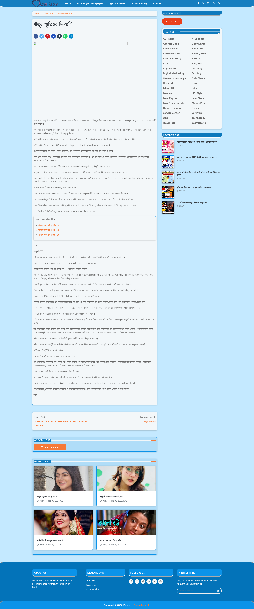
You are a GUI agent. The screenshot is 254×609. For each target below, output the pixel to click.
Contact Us (91, 585)
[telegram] (143, 581)
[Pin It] (47, 36)
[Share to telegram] (71, 36)
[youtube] (207, 3)
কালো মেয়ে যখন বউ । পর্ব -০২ (111, 540)
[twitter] (154, 581)
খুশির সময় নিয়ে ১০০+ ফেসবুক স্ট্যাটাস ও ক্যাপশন (194, 187)
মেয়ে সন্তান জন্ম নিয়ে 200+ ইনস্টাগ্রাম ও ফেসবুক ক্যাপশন (197, 141)
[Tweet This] (41, 36)
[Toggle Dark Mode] (214, 3)
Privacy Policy (92, 589)
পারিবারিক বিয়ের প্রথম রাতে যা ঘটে (50, 540)
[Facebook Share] (36, 36)
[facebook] (198, 3)
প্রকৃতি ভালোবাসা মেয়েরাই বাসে (111, 496)
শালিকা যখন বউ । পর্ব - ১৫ (48, 225)
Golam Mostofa (142, 605)
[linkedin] (148, 581)
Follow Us (173, 21)
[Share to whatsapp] (65, 36)
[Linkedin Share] (53, 36)
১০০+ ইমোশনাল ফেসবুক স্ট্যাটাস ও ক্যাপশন (192, 202)
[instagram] (203, 3)
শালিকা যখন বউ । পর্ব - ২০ (48, 234)
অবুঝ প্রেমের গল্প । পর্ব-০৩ (47, 496)
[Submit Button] (218, 590)
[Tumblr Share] (59, 36)
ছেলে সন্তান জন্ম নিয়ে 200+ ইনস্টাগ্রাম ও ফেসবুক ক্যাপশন (197, 156)
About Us (90, 580)
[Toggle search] (219, 3)
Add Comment (51, 447)
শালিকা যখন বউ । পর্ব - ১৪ (48, 230)
